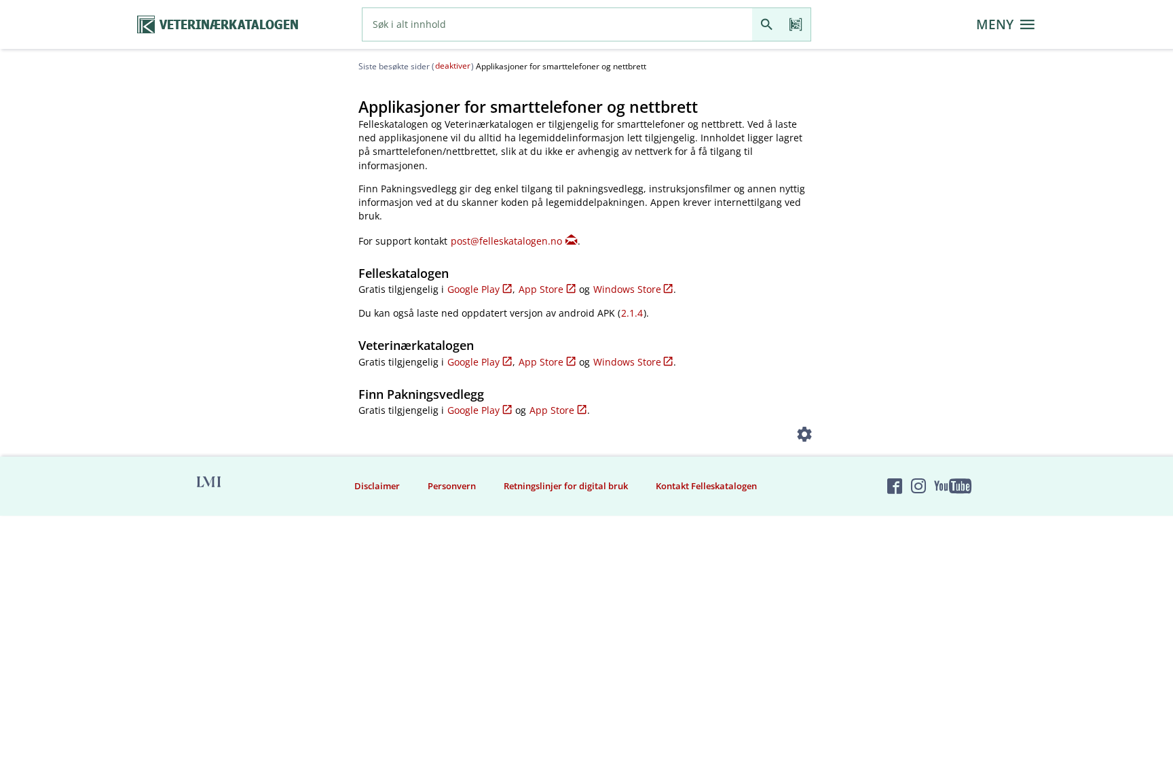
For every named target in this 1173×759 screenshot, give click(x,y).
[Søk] (766, 24)
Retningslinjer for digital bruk (566, 486)
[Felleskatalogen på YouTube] (952, 485)
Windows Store (627, 289)
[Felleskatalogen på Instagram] (918, 485)
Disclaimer (377, 486)
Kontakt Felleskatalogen (706, 486)
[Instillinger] (805, 437)
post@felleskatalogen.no (506, 240)
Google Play (473, 289)
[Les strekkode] (796, 24)
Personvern (452, 486)
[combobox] (557, 24)
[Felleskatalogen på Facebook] (894, 485)
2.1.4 (632, 312)
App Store (541, 289)
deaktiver (452, 65)
